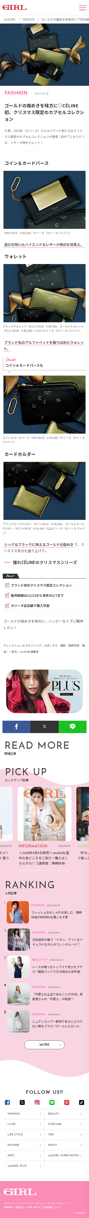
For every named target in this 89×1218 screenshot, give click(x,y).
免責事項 (8, 1207)
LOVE (12, 1124)
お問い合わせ (33, 1207)
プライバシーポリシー (33, 1203)
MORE (44, 1044)
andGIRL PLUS (17, 1166)
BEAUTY (53, 1114)
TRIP (51, 1134)
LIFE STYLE (15, 1134)
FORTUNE (55, 1124)
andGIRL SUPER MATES (63, 1155)
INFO (11, 1155)
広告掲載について (52, 1207)
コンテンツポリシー (57, 1203)
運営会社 (19, 1207)
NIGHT (52, 1145)
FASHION (14, 1114)
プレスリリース (11, 1203)
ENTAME (13, 1145)
